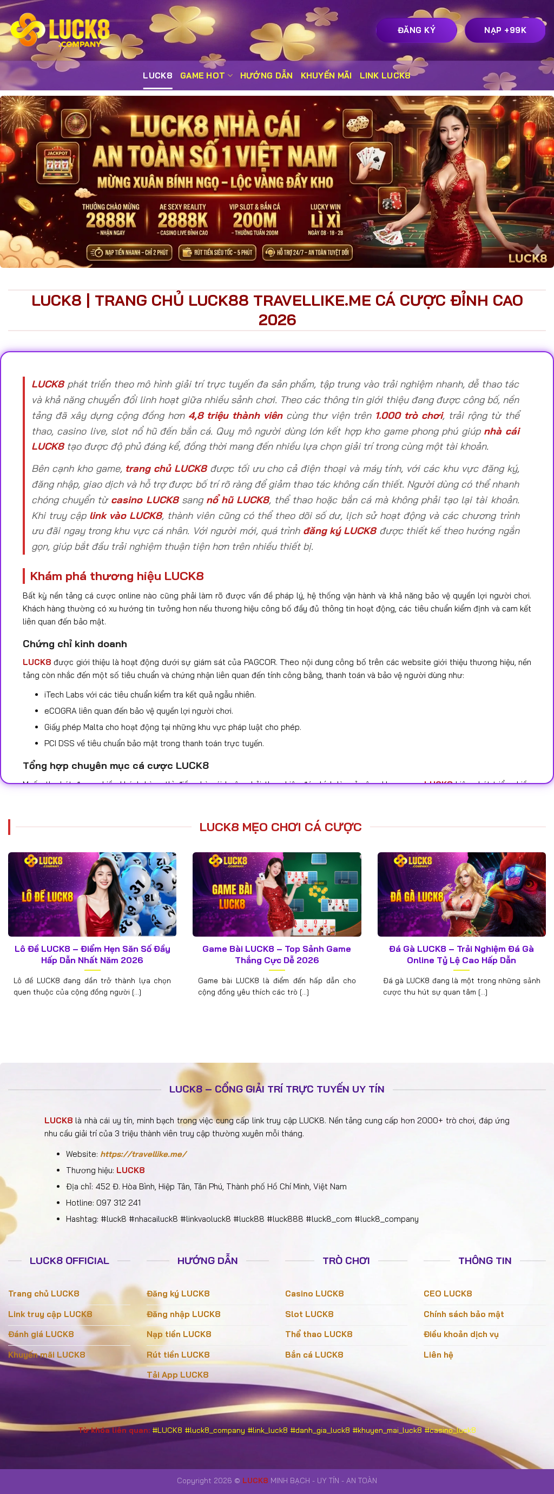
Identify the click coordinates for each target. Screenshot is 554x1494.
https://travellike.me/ (143, 1154)
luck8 (158, 75)
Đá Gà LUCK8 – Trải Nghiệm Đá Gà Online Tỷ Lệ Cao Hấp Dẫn (461, 954)
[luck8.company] (62, 30)
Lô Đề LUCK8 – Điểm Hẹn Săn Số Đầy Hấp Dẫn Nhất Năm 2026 (92, 954)
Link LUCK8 (385, 75)
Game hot (202, 75)
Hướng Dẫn (266, 75)
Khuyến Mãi (326, 75)
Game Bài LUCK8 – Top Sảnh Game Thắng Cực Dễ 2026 (276, 954)
